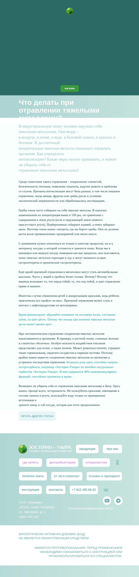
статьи (69, 50)
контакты (69, 64)
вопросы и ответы (69, 36)
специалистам (69, 57)
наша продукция (69, 29)
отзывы (69, 43)
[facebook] (69, 77)
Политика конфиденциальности (90, 508)
